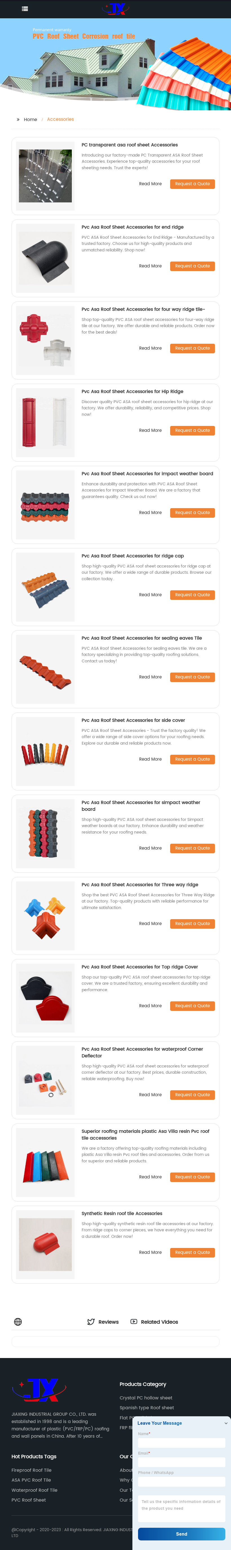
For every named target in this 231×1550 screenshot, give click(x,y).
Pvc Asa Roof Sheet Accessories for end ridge (133, 227)
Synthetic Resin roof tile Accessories (122, 1213)
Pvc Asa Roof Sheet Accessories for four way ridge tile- (143, 309)
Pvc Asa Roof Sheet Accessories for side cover (133, 720)
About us (130, 1470)
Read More (150, 184)
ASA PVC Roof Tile (31, 1480)
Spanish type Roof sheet (147, 1407)
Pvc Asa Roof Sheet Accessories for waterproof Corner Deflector (142, 1053)
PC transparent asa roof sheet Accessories (130, 145)
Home (30, 119)
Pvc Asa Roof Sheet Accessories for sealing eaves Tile (142, 638)
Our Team (131, 1490)
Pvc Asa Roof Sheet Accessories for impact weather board (147, 473)
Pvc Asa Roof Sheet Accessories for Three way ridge (140, 884)
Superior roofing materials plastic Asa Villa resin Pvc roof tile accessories (145, 1135)
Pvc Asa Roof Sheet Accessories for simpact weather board (141, 806)
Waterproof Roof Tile (34, 1490)
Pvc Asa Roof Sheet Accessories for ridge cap (133, 556)
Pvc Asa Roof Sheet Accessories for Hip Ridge (132, 391)
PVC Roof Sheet (29, 1500)
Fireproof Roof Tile (32, 1470)
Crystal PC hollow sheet (146, 1398)
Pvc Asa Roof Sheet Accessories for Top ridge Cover (140, 967)
